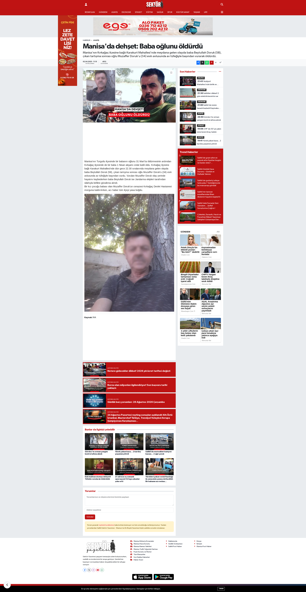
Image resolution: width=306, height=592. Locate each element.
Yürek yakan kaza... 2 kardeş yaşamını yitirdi (209, 142)
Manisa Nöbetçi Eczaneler (144, 541)
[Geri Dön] (7, 584)
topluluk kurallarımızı (107, 525)
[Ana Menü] (222, 12)
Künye (199, 541)
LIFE (205, 12)
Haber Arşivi (138, 560)
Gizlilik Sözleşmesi (175, 544)
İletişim (199, 544)
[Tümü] (220, 72)
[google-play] (163, 577)
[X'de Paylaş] (202, 63)
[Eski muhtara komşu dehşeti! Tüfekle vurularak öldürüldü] (99, 467)
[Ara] (222, 4)
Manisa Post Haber (204, 546)
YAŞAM (197, 12)
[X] (89, 570)
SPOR (169, 12)
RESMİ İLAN (90, 12)
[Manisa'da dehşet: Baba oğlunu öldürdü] (129, 95)
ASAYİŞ (114, 12)
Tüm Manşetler (139, 554)
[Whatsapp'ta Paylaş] (207, 63)
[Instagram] (93, 570)
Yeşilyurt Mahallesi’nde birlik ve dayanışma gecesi (207, 83)
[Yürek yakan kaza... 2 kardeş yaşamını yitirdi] (129, 442)
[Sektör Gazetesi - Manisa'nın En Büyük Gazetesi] (155, 4)
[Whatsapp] (102, 570)
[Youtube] (98, 570)
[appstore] (142, 577)
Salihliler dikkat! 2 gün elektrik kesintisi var (208, 94)
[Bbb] (129, 252)
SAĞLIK (160, 12)
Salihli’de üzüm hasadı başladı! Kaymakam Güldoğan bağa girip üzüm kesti (209, 107)
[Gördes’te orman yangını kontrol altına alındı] (99, 442)
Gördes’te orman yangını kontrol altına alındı (209, 118)
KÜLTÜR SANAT (182, 12)
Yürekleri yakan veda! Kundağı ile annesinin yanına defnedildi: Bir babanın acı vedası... (159, 479)
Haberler (86, 40)
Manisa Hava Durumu (142, 544)
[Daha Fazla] (212, 63)
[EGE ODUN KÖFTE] (153, 26)
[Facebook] (85, 570)
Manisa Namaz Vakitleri (143, 546)
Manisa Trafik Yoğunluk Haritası (146, 549)
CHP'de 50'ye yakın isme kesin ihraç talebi (209, 130)
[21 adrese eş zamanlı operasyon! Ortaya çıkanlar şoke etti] (129, 467)
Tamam (221, 588)
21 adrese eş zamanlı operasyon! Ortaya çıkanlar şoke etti (127, 479)
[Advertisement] (129, 141)
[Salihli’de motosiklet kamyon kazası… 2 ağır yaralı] (159, 442)
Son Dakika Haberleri (142, 557)
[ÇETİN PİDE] (67, 50)
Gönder (90, 517)
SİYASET (138, 12)
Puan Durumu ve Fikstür (143, 552)
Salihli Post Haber (175, 546)
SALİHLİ (201, 78)
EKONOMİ (126, 12)
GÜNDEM (103, 12)
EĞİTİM (149, 12)
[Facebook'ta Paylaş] (198, 63)
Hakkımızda (172, 541)
